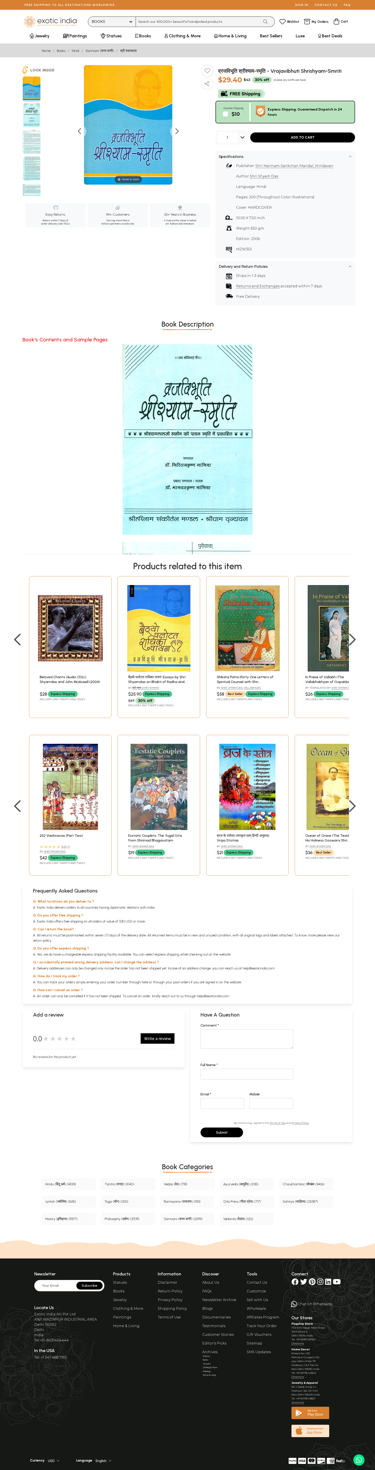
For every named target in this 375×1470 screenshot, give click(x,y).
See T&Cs (64, 223)
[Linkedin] (328, 1283)
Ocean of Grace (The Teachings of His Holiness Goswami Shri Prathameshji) (333, 840)
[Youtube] (337, 1283)
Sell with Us (257, 1300)
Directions (297, 1343)
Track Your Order (262, 1326)
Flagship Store (302, 1323)
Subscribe (89, 1285)
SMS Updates (259, 1352)
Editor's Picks (214, 1343)
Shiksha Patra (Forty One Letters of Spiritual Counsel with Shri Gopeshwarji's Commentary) (245, 682)
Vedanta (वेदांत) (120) (238, 1219)
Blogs (207, 1308)
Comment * (210, 1025)
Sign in (301, 5)
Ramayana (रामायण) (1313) (182, 1201)
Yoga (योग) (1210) (116, 1201)
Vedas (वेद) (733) (175, 1184)
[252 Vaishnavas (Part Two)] (70, 829)
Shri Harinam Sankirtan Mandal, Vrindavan (294, 166)
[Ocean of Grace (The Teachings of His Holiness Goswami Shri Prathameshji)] (336, 829)
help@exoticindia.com (259, 968)
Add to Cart (303, 137)
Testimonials (213, 1326)
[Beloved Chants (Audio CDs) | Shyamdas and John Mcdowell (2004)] (70, 670)
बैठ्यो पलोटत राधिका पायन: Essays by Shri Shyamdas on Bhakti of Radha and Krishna (157, 682)
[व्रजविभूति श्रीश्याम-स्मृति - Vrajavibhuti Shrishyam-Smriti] (32, 89)
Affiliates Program (263, 1317)
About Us (210, 1282)
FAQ (347, 5)
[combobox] (198, 22)
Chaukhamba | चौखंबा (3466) (303, 1184)
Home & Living (126, 1326)
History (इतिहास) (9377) (61, 1219)
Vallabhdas (252, 687)
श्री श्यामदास (128, 51)
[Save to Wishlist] (207, 72)
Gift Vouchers (259, 1335)
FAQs (206, 1291)
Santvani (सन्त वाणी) (100, 51)
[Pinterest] (312, 1283)
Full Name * (209, 1065)
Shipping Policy (172, 1308)
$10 (236, 114)
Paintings (122, 1317)
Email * (206, 1094)
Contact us (326, 5)
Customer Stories (218, 1335)
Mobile (254, 1094)
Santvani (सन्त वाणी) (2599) (183, 1219)
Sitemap (254, 1343)
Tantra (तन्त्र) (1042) (119, 1184)
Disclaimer (167, 1282)
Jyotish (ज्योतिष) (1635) (60, 1201)
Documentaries (216, 1317)
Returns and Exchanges (258, 286)
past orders (181, 982)
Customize (256, 1291)
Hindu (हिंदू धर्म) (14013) (60, 1184)
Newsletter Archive (219, 1300)
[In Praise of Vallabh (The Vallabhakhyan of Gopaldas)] (336, 670)
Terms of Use (277, 1122)
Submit (222, 1132)
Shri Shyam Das (264, 176)
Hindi (75, 51)
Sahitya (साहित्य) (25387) (300, 1201)
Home (46, 51)
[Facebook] (294, 1283)
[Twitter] (303, 1283)
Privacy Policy (300, 1122)
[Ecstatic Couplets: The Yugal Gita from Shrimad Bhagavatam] (159, 829)
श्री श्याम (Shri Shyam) (145, 687)
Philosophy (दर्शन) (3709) (122, 1219)
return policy (42, 940)
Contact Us (257, 1282)
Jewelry (120, 1300)
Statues (120, 1282)
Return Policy (170, 1291)
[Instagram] (320, 1283)
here (145, 982)
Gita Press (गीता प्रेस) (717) (242, 1201)
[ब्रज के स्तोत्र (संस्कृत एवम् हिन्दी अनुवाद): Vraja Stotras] (247, 829)
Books (61, 51)
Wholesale (256, 1308)
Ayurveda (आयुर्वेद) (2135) (240, 1184)
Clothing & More (128, 1308)
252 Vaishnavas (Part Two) (61, 835)
